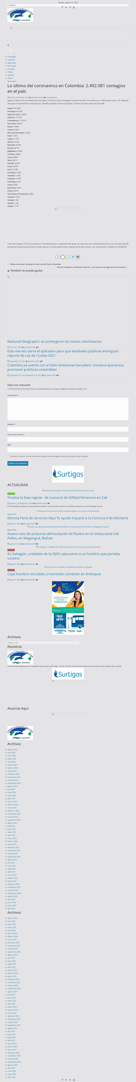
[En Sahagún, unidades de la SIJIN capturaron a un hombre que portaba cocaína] (68, 547)
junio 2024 (11, 756)
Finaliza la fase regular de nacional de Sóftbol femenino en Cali (57, 497)
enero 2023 (11, 808)
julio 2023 (11, 789)
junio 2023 (11, 792)
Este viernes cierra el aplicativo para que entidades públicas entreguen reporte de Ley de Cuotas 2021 (63, 353)
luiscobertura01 (37, 97)
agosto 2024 (12, 749)
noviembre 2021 (13, 850)
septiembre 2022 (14, 820)
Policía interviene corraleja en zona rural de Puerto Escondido (34, 264)
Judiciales (11, 69)
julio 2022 (11, 826)
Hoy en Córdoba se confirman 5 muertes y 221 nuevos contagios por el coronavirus (93, 267)
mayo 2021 (11, 869)
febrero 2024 (12, 768)
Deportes (11, 60)
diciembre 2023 (13, 774)
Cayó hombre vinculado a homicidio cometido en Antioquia (54, 574)
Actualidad (11, 57)
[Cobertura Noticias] (8, 45)
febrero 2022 (12, 841)
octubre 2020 (12, 890)
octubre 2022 (12, 817)
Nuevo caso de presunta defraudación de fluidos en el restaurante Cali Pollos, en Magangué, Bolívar (63, 535)
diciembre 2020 (13, 884)
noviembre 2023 (13, 777)
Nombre (11, 424)
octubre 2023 (12, 780)
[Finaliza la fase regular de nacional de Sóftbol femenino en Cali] (68, 490)
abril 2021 (11, 872)
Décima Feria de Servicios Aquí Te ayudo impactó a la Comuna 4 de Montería (67, 518)
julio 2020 (11, 899)
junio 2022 (11, 829)
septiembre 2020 (14, 893)
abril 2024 (11, 762)
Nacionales (11, 66)
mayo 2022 (11, 832)
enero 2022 (11, 844)
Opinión (10, 75)
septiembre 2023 (14, 783)
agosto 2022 (12, 823)
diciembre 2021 (13, 847)
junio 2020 (11, 902)
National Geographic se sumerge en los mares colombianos (54, 341)
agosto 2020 (12, 896)
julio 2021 (11, 863)
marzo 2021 (12, 875)
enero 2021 (11, 881)
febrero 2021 (12, 878)
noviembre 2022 (13, 814)
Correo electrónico (15, 434)
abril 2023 (11, 798)
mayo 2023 (11, 795)
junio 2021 (11, 866)
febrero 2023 (12, 804)
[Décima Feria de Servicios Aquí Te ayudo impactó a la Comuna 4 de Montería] (68, 511)
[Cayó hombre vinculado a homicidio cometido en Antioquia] (68, 567)
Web (9, 445)
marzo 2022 (12, 838)
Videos (10, 78)
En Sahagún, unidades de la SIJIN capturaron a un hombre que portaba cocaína (63, 555)
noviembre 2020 (13, 887)
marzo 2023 (12, 801)
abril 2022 (11, 835)
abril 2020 (11, 908)
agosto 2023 (12, 786)
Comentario (13, 395)
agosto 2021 (12, 859)
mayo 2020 (11, 905)
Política (10, 72)
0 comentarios (51, 97)
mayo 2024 (11, 759)
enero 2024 (11, 771)
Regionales (11, 63)
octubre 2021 (12, 853)
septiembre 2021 (14, 857)
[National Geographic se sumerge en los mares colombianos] (68, 277)
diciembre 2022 (13, 811)
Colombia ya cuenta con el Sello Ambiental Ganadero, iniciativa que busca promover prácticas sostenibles (65, 367)
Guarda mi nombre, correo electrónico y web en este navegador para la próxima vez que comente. (49, 456)
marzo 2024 (12, 765)
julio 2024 (11, 752)
